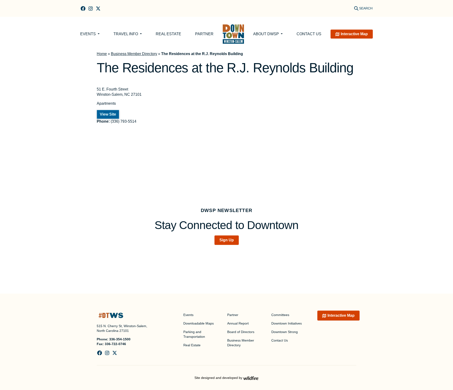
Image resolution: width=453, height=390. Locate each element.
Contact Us (309, 34)
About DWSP (266, 34)
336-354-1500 (119, 339)
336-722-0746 (115, 344)
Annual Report (238, 323)
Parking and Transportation (194, 334)
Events (88, 34)
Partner (204, 34)
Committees (280, 315)
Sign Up (226, 240)
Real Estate (168, 34)
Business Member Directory (134, 54)
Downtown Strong (284, 332)
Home (102, 54)
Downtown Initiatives (286, 323)
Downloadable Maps (198, 323)
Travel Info (126, 34)
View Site (108, 114)
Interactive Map (354, 34)
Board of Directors (240, 332)
